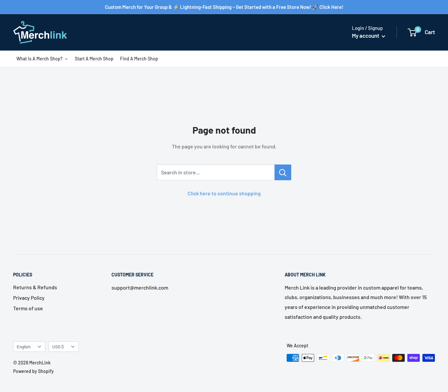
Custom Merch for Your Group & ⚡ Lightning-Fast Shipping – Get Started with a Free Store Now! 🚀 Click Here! (224, 7)
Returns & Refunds (35, 287)
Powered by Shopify (33, 371)
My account (366, 35)
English (24, 346)
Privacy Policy (29, 297)
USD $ (58, 346)
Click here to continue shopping (224, 193)
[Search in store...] (283, 172)
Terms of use (28, 308)
